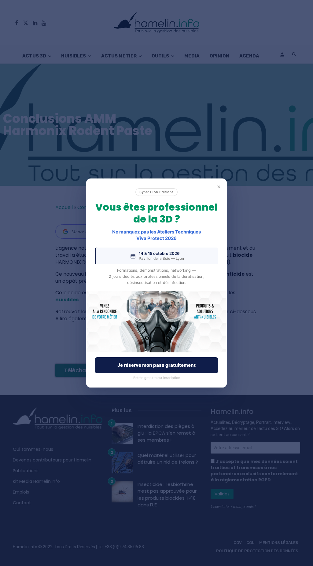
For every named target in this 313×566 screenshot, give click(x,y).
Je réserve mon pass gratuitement (156, 365)
